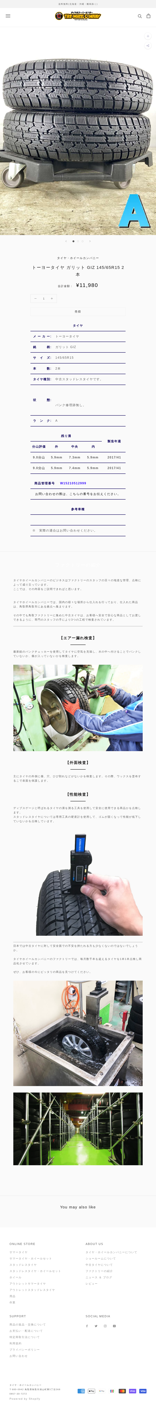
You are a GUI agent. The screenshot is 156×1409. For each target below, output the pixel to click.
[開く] (8, 16)
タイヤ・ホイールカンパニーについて (111, 1252)
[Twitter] (96, 1326)
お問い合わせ (19, 1355)
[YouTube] (114, 1326)
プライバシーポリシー (25, 1349)
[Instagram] (105, 1326)
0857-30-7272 (18, 1394)
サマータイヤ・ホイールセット (31, 1258)
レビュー (92, 1283)
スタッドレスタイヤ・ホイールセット (35, 1271)
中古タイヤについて (99, 1264)
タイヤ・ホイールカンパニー (26, 1385)
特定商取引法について (25, 1337)
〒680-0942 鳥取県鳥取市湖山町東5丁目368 (35, 1389)
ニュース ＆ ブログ (99, 1277)
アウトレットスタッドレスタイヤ (32, 1289)
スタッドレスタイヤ (23, 1264)
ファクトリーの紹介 (99, 1271)
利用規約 (16, 1343)
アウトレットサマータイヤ (28, 1283)
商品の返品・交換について (28, 1324)
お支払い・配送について (26, 1330)
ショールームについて (101, 1258)
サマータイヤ (19, 1252)
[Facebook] (87, 1326)
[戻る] (66, 241)
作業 (13, 1302)
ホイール (16, 1277)
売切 (78, 311)
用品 (13, 1296)
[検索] (140, 16)
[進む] (90, 241)
